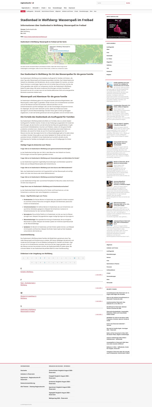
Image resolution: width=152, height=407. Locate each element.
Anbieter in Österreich (28, 374)
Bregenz (109, 74)
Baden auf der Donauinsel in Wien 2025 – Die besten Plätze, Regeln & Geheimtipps (118, 333)
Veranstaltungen (57, 8)
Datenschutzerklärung (28, 383)
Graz (49, 8)
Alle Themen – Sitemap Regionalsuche (33, 386)
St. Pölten (109, 59)
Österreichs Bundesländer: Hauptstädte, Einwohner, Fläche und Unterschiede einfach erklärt (118, 313)
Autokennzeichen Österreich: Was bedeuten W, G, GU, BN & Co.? (116, 302)
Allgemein (58, 11)
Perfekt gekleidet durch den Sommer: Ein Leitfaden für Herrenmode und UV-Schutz (121, 84)
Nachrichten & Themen (48, 11)
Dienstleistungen (83, 11)
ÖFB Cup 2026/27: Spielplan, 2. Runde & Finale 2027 (121, 124)
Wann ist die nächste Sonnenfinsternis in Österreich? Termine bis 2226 (118, 298)
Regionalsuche (26, 8)
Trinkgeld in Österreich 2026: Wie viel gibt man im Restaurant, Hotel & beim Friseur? (118, 352)
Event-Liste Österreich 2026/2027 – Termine (116, 324)
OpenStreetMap (93, 63)
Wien (65, 8)
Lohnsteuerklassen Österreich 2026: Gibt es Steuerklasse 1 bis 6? (122, 222)
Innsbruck (109, 71)
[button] (62, 54)
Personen (109, 267)
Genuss (109, 257)
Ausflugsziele (30, 11)
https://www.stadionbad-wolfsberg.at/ (35, 37)
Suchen (128, 3)
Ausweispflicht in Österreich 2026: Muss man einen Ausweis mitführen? (117, 343)
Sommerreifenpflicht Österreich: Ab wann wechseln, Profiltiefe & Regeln (122, 183)
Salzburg (109, 65)
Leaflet (87, 63)
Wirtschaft (35, 8)
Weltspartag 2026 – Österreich (58, 398)
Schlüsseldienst (111, 270)
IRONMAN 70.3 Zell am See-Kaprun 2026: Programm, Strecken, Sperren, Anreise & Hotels (118, 319)
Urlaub (43, 8)
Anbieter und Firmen (67, 11)
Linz (108, 68)
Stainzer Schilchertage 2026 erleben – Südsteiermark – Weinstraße (117, 338)
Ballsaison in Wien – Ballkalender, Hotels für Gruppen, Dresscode (118, 347)
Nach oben (99, 274)
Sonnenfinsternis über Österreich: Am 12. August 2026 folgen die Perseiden (118, 293)
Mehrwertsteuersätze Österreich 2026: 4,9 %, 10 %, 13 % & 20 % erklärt (121, 204)
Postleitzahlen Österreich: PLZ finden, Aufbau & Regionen (122, 106)
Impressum (72, 8)
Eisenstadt (109, 55)
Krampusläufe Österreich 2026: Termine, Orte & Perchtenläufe (120, 143)
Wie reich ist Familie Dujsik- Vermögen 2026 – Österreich (117, 329)
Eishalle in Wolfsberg (27, 272)
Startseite (24, 370)
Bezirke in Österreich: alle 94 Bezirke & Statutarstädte (121, 162)
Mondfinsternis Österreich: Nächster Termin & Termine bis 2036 (117, 307)
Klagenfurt (109, 62)
